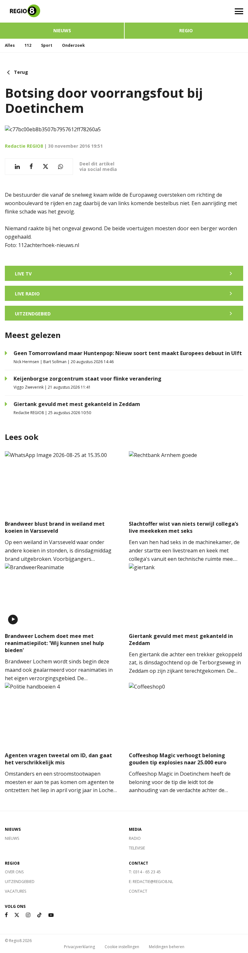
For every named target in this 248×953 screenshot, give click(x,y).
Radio (135, 838)
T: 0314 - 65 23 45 (145, 872)
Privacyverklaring (79, 946)
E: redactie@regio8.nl (151, 881)
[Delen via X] (45, 166)
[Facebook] (6, 915)
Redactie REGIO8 (24, 146)
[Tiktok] (39, 915)
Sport (46, 45)
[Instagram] (28, 915)
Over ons (14, 872)
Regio (186, 30)
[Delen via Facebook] (31, 166)
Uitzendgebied (20, 881)
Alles (10, 45)
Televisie (137, 848)
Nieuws (62, 30)
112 (28, 45)
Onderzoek (73, 45)
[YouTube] (51, 915)
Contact (138, 891)
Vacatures (15, 891)
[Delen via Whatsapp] (60, 166)
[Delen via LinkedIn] (17, 166)
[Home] (62, 11)
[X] (16, 915)
